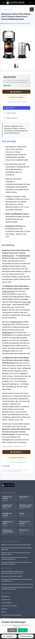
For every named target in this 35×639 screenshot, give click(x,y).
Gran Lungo (26, 302)
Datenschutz (6, 599)
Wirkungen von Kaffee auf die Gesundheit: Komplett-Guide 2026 (16, 548)
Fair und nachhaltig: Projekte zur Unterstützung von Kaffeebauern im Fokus (16, 563)
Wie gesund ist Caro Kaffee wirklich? (12, 576)
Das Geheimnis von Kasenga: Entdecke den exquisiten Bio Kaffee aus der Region (17, 588)
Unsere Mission (7, 602)
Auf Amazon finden (17, 97)
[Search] (30, 2)
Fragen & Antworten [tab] (12, 118)
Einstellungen (17, 627)
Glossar (4, 609)
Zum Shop (16, 92)
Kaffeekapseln (7, 332)
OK (23, 630)
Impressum (5, 596)
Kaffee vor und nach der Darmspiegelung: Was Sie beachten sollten (15, 553)
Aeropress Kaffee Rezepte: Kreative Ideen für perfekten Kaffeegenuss (14, 558)
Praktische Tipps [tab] (11, 113)
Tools (4, 612)
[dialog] (17, 626)
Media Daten (6, 618)
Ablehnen (12, 630)
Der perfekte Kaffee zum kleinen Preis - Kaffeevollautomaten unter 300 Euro (12, 572)
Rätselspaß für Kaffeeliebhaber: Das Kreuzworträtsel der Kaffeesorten (17, 580)
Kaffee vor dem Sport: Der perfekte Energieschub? (16, 544)
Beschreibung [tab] (10, 107)
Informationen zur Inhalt (9, 605)
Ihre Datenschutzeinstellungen (11, 615)
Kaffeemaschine (8, 256)
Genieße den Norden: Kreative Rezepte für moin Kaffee (17, 584)
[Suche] (32, 9)
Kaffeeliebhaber (24, 256)
